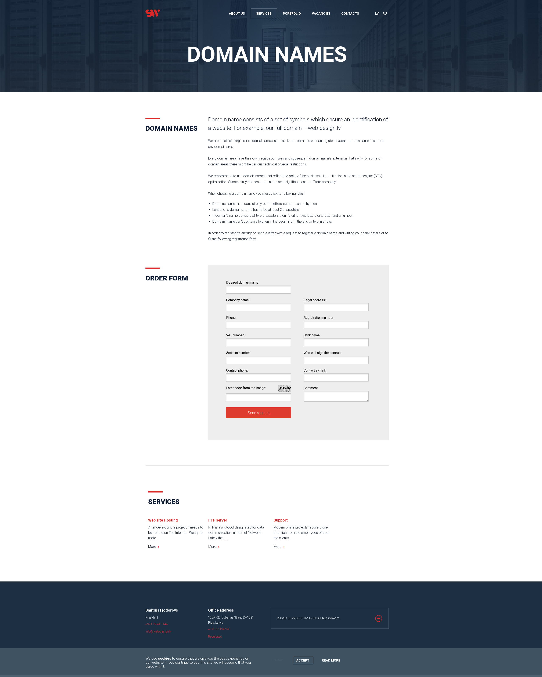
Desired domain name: (242, 282)
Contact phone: (237, 370)
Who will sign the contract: (323, 353)
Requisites (215, 636)
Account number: (238, 353)
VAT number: (235, 335)
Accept (303, 660)
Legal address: (315, 300)
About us (237, 13)
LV (377, 13)
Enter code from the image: (246, 388)
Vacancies (321, 13)
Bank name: (312, 335)
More (152, 547)
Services (264, 13)
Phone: (231, 318)
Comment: (311, 388)
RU (385, 13)
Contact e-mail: (315, 370)
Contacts (350, 13)
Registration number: (319, 318)
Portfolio (292, 13)
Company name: (237, 300)
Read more (331, 660)
